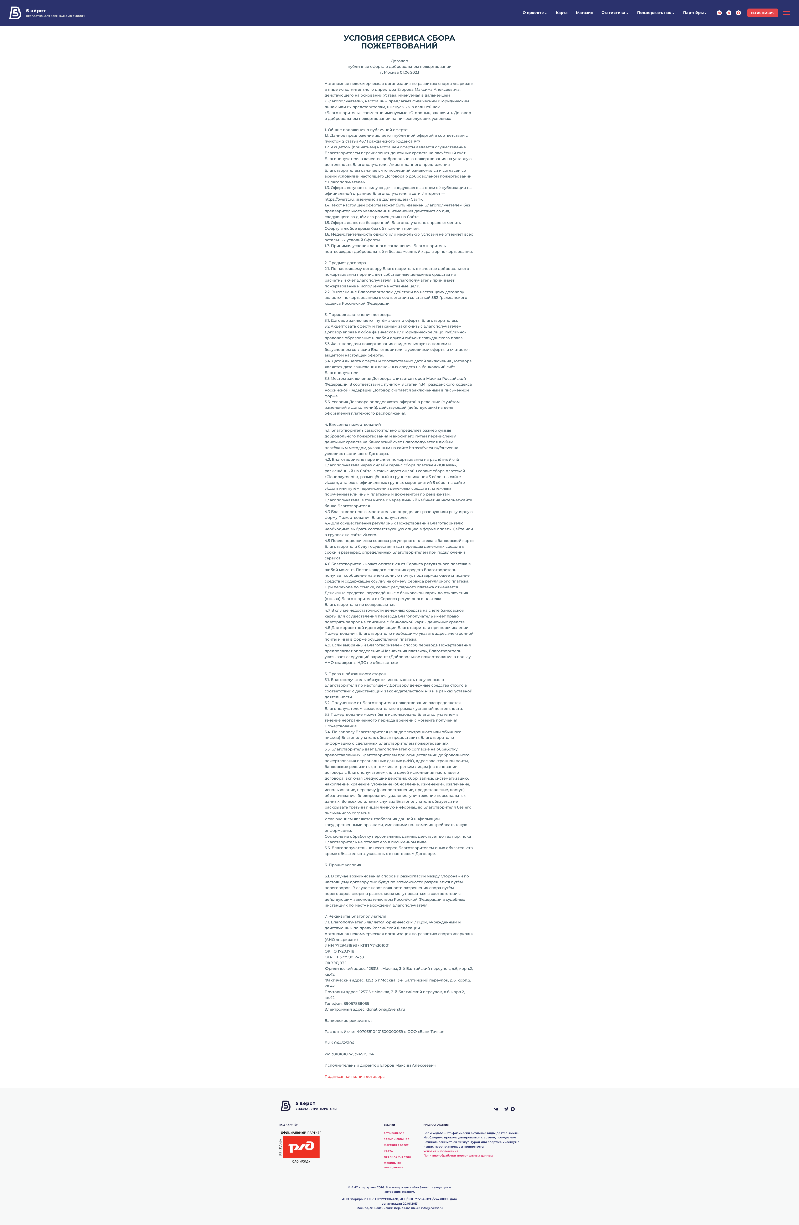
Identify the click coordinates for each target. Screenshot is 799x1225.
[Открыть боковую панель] (786, 13)
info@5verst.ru (432, 1208)
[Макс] (515, 1109)
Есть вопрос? (394, 1133)
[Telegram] (506, 1109)
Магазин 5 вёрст (396, 1145)
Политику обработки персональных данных (458, 1155)
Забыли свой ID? (396, 1139)
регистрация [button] (762, 13)
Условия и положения (440, 1151)
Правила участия (397, 1157)
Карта (388, 1151)
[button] (545, 13)
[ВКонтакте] (496, 1109)
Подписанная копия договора (355, 1076)
